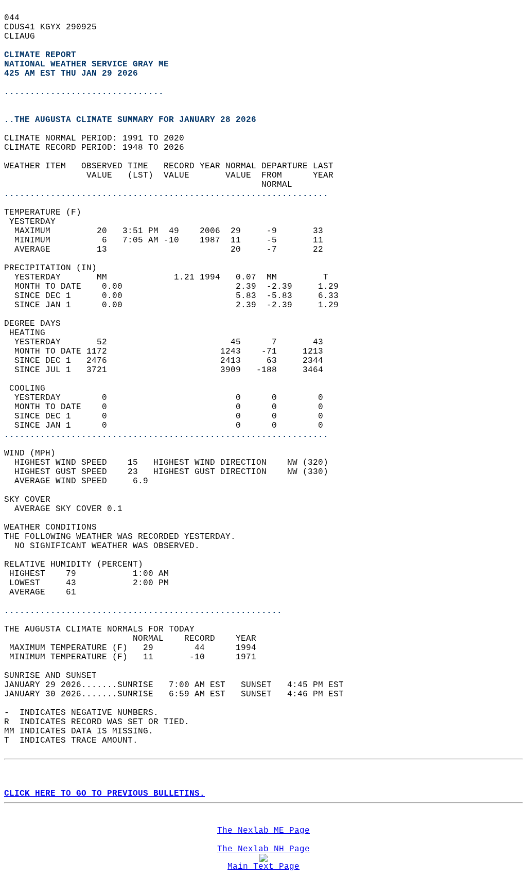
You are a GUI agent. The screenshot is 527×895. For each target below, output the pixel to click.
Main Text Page (263, 866)
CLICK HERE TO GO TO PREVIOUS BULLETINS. (104, 793)
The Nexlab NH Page (263, 849)
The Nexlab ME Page (263, 830)
